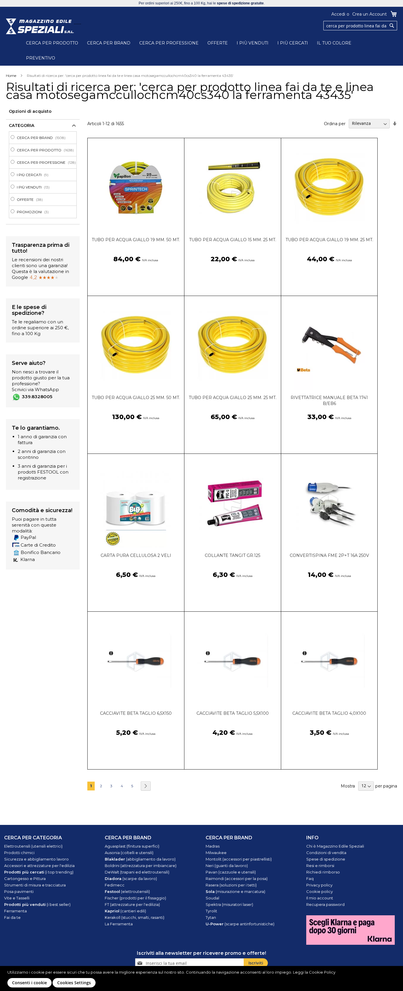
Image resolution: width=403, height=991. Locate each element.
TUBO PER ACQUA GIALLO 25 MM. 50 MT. (136, 397)
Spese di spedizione (325, 859)
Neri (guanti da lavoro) (227, 865)
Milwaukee (216, 852)
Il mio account (319, 898)
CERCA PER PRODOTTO (52, 43)
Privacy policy (319, 885)
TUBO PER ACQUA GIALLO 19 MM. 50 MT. (136, 239)
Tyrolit (211, 911)
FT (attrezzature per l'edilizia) (132, 904)
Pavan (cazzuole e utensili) (231, 872)
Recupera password (325, 904)
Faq (310, 878)
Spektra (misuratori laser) (229, 904)
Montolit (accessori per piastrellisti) (239, 859)
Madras (212, 846)
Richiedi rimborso (323, 872)
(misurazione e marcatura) (235, 891)
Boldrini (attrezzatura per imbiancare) (140, 865)
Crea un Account (369, 14)
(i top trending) (38, 872)
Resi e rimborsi (320, 865)
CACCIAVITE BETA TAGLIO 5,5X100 (232, 713)
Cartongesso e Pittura (25, 878)
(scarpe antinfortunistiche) (240, 923)
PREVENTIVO (40, 58)
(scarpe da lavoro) (131, 878)
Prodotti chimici (19, 852)
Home (11, 75)
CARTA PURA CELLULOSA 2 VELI (136, 555)
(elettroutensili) (127, 891)
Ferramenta (15, 911)
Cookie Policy (322, 972)
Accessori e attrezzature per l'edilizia (39, 865)
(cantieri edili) (125, 911)
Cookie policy (319, 891)
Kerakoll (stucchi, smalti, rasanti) (134, 917)
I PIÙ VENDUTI (252, 43)
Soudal (212, 898)
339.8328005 (37, 396)
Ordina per (334, 123)
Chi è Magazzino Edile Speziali (335, 846)
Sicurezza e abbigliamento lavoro (36, 859)
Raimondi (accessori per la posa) (237, 878)
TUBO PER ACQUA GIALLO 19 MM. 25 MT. (329, 239)
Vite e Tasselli (17, 898)
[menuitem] (44, 138)
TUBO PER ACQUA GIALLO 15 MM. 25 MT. (232, 239)
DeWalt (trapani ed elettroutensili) (137, 872)
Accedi (338, 14)
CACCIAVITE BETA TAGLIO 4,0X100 (329, 713)
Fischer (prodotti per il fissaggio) (135, 898)
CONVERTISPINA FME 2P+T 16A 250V (329, 555)
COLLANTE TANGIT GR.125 (232, 555)
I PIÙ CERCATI (292, 43)
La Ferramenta (119, 923)
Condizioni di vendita (326, 852)
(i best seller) (37, 904)
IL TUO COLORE (334, 43)
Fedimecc (114, 885)
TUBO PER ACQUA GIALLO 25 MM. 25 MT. (232, 397)
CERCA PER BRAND (108, 43)
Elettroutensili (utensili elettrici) (33, 846)
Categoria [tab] (21, 125)
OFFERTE (217, 43)
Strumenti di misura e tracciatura (35, 885)
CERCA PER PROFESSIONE (169, 43)
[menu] (43, 174)
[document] (202, 978)
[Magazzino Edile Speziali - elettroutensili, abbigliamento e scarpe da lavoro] (40, 26)
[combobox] (360, 25)
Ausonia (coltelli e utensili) (129, 852)
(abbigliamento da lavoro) (140, 859)
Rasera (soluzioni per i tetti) (231, 885)
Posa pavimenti (19, 891)
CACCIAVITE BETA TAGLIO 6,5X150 (136, 713)
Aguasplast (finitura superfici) (132, 846)
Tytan (211, 917)
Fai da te (12, 917)
